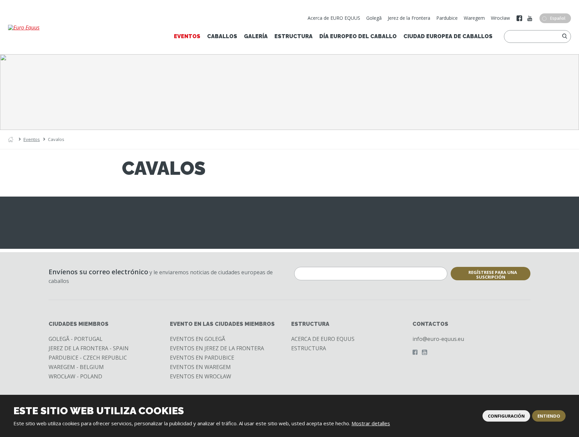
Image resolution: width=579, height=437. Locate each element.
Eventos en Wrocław (200, 376)
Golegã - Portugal (76, 339)
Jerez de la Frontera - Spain (89, 348)
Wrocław (500, 18)
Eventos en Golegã (197, 339)
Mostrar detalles (370, 423)
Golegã (374, 18)
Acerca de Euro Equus (323, 339)
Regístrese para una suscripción (492, 274)
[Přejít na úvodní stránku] (46, 27)
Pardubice (447, 18)
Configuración (506, 416)
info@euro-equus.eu (438, 339)
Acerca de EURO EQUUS (334, 18)
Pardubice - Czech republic (88, 357)
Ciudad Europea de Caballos (448, 36)
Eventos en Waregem (200, 367)
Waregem (474, 18)
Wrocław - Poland (75, 376)
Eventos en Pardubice (202, 357)
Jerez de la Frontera (409, 18)
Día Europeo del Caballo (358, 36)
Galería (256, 36)
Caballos (222, 36)
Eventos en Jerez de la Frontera (217, 348)
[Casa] (10, 139)
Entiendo (548, 416)
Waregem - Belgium (76, 367)
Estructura (293, 36)
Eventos (187, 36)
